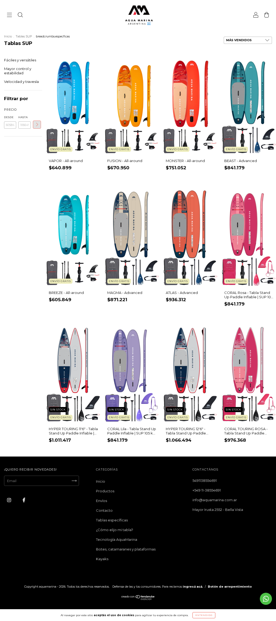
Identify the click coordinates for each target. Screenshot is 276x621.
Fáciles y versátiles (20, 60)
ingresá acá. (193, 586)
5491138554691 (204, 480)
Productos (105, 491)
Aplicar (37, 125)
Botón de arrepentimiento (230, 586)
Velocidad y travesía (21, 81)
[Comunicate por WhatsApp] (266, 599)
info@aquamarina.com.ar (214, 500)
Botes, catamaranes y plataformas (126, 549)
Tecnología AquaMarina (116, 539)
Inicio (8, 36)
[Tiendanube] (138, 599)
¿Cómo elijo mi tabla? (114, 530)
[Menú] (9, 15)
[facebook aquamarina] (24, 500)
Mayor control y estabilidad (17, 70)
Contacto (104, 510)
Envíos (101, 501)
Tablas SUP (24, 36)
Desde (9, 117)
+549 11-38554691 (206, 490)
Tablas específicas (112, 520)
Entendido (203, 615)
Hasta (23, 117)
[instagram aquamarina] (9, 500)
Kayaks (102, 559)
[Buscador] (20, 15)
